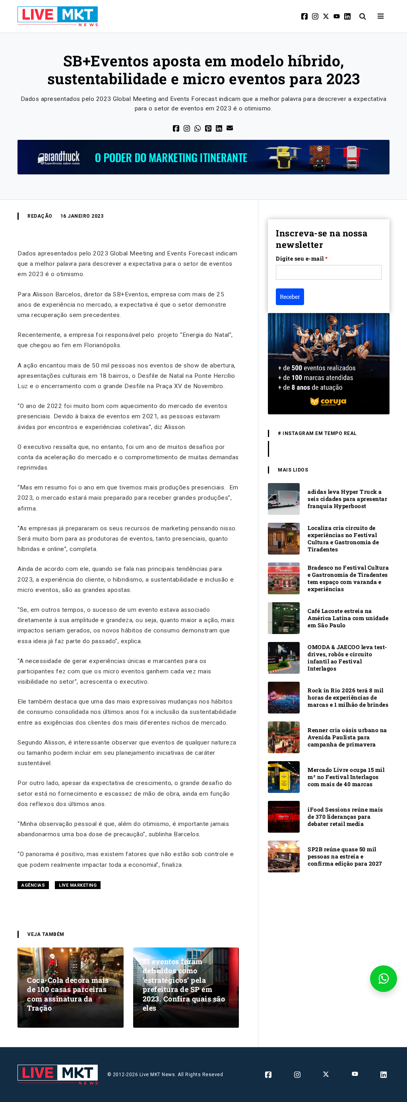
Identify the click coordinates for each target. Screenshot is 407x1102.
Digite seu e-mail (302, 258)
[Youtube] (337, 16)
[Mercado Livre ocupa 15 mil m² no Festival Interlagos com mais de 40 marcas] (284, 776)
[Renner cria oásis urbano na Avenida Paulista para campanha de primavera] (284, 736)
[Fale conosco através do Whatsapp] (383, 978)
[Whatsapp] (198, 127)
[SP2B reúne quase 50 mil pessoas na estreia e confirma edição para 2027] (284, 856)
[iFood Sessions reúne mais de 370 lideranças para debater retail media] (284, 816)
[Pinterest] (209, 127)
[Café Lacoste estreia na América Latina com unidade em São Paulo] (284, 617)
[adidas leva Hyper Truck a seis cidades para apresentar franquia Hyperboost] (284, 498)
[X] (326, 16)
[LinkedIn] (219, 127)
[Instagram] (315, 16)
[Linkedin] (348, 16)
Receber (290, 296)
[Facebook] (305, 16)
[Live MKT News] (57, 16)
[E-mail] (230, 127)
